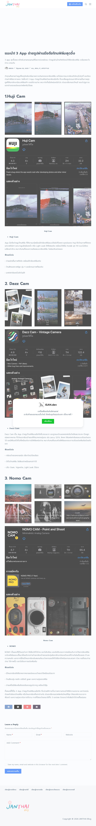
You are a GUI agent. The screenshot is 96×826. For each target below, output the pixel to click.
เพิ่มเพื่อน (48, 421)
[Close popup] (83, 398)
